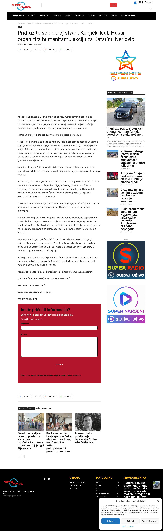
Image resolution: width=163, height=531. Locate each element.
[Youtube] (150, 8)
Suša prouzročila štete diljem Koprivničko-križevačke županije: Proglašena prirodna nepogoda (132, 219)
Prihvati (110, 521)
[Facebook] (145, 8)
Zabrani (130, 521)
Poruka (24, 334)
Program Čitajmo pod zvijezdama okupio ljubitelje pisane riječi (132, 178)
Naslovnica (21, 23)
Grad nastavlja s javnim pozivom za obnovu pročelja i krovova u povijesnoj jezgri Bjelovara (31, 441)
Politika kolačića (128, 526)
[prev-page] (19, 456)
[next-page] (23, 456)
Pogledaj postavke (150, 521)
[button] (158, 501)
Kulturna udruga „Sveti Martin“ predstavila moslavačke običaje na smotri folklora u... (132, 158)
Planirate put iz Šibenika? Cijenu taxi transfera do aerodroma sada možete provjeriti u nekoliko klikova (137, 490)
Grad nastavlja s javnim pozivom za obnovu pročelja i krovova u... (131, 195)
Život (29, 23)
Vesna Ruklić (27, 44)
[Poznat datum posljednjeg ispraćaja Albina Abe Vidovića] (88, 422)
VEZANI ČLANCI (26, 408)
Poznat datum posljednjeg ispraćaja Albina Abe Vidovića (86, 438)
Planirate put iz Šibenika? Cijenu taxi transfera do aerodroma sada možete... (125, 131)
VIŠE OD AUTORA (43, 408)
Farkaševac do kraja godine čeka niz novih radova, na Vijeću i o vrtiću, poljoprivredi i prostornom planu (59, 442)
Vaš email (25, 323)
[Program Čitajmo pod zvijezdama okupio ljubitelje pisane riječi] (112, 176)
